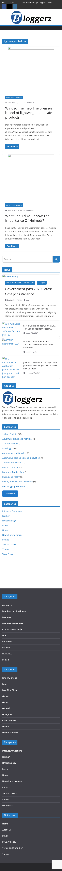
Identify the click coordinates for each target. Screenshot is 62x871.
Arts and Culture (10, 443)
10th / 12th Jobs (9, 434)
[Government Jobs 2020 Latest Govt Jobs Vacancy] (31, 276)
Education (7, 641)
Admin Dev (30, 102)
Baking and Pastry (11, 476)
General (6, 708)
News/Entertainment (12, 535)
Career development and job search (20, 283)
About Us (6, 829)
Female (5, 659)
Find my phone (9, 677)
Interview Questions (12, 511)
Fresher (6, 516)
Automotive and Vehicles (14, 453)
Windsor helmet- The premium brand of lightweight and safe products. (29, 112)
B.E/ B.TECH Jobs (10, 467)
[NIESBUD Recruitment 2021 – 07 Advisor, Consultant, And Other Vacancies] (11, 346)
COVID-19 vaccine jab (12, 629)
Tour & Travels (9, 544)
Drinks (5, 635)
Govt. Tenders (9, 720)
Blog (4, 2)
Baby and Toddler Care (13, 472)
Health (5, 726)
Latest (5, 525)
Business (6, 617)
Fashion (6, 647)
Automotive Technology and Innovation (21, 457)
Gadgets (6, 696)
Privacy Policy (9, 841)
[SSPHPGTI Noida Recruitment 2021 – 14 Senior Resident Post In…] (11, 329)
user (28, 300)
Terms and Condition (12, 848)
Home (5, 823)
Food (4, 684)
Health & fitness (10, 732)
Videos (5, 549)
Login (11, 2)
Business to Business (14, 98)
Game (5, 702)
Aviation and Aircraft (12, 462)
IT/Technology (9, 520)
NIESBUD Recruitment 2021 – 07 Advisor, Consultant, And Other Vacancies (38, 344)
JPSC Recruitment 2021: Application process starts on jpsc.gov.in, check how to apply (40, 365)
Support (6, 854)
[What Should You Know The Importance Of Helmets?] (31, 177)
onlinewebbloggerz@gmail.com (37, 2)
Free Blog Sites (9, 690)
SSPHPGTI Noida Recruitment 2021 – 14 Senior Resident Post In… (40, 327)
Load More (10, 493)
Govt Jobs (41, 283)
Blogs (5, 835)
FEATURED (7, 653)
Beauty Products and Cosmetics (17, 481)
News (5, 530)
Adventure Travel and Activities (17, 438)
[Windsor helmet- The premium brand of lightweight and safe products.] (31, 70)
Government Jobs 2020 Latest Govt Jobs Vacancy (28, 291)
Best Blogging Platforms (13, 486)
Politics (5, 539)
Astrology (6, 448)
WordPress (7, 554)
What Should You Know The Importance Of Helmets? (27, 218)
